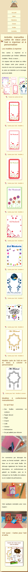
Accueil (14, 12)
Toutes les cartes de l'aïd (15, 97)
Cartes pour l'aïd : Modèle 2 (15, 154)
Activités (14, 31)
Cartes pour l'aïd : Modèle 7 (15, 298)
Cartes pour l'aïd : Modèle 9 (15, 356)
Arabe (14, 27)
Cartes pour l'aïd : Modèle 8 (15, 327)
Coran (14, 24)
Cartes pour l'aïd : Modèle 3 (15, 183)
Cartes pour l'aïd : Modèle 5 (15, 240)
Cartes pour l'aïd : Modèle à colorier (15, 393)
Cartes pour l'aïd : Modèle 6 (15, 269)
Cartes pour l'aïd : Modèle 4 (15, 212)
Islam (14, 16)
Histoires (14, 20)
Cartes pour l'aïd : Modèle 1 (15, 125)
